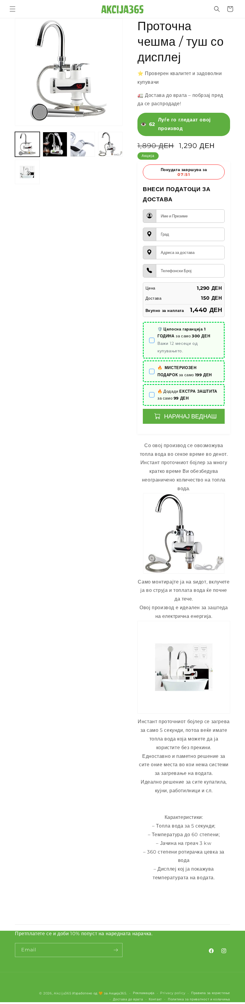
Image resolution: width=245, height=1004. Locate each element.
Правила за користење (210, 993)
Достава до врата (128, 999)
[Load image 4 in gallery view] (110, 144)
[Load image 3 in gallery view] (82, 144)
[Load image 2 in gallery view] (55, 144)
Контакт (155, 999)
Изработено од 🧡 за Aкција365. (99, 993)
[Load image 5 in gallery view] (27, 172)
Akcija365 (62, 993)
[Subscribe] (115, 950)
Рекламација (143, 993)
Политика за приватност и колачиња (199, 999)
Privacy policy (172, 993)
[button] (12, 9)
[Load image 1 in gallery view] (27, 144)
